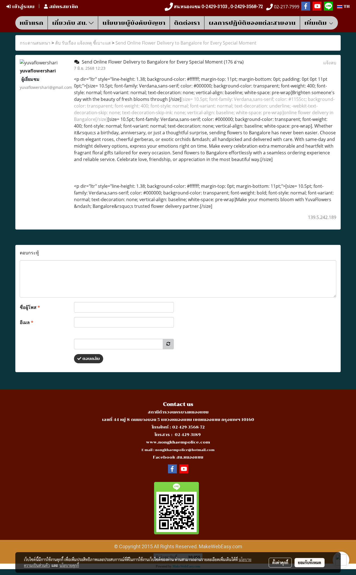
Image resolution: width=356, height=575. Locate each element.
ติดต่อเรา (187, 23)
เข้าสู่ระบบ (22, 6)
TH (346, 6)
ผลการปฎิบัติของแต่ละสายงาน (252, 23)
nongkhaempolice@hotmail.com (184, 450)
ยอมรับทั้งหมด (309, 562)
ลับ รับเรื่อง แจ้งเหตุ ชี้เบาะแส (83, 43)
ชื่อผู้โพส (30, 307)
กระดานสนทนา (35, 43)
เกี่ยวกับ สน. (70, 23)
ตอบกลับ (90, 358)
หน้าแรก (31, 23)
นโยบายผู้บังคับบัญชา (133, 23)
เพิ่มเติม (316, 23)
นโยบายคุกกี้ (69, 565)
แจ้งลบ (329, 63)
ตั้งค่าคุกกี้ (280, 562)
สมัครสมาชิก (63, 6)
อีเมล (26, 322)
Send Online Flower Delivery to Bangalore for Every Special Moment (185, 43)
